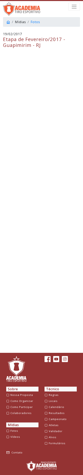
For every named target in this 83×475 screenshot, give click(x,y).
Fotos (35, 22)
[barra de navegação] (74, 7)
